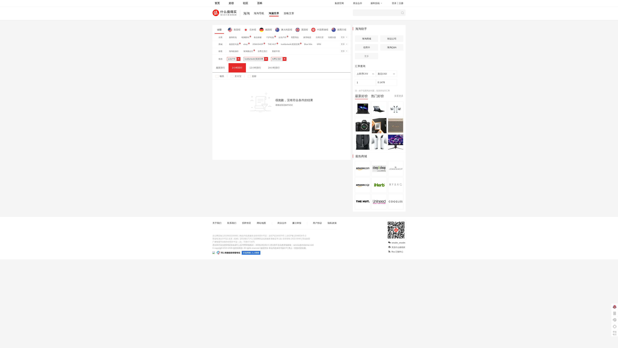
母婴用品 (295, 37)
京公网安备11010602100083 (225, 236)
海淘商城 (366, 38)
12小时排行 (255, 67)
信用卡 (366, 47)
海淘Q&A (391, 47)
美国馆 (237, 29)
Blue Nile (308, 44)
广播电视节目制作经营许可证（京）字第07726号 (233, 242)
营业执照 (306, 239)
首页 (217, 3)
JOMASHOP (257, 44)
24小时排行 (274, 67)
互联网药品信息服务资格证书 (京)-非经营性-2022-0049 (277, 239)
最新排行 (220, 67)
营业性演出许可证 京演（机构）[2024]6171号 (232, 239)
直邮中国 (276, 51)
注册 (401, 3)
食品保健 (258, 37)
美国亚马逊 (234, 44)
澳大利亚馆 (286, 29)
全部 (219, 29)
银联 (222, 76)
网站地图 (261, 223)
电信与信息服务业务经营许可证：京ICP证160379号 (262, 236)
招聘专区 (246, 223)
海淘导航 (259, 13)
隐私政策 (332, 223)
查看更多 (398, 96)
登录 (394, 3)
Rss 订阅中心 (397, 252)
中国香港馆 (322, 29)
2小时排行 (237, 67)
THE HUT (272, 44)
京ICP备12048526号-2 (296, 236)
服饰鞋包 (233, 37)
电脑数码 (245, 37)
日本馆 (252, 29)
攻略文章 (289, 13)
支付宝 (238, 76)
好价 (231, 3)
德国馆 (268, 29)
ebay (245, 44)
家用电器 (307, 37)
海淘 (246, 13)
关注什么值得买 (398, 247)
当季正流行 (262, 51)
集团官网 (339, 3)
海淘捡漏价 (234, 51)
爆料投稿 (375, 3)
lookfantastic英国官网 (290, 44)
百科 (259, 3)
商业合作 (357, 3)
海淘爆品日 (248, 51)
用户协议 (317, 223)
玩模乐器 (332, 37)
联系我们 (231, 223)
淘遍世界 (274, 13)
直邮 (254, 76)
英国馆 (304, 29)
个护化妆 (270, 37)
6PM (319, 44)
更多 (343, 37)
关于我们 (216, 223)
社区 (245, 3)
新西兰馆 (341, 29)
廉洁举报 (296, 223)
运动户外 (282, 37)
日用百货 (319, 37)
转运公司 (391, 38)
